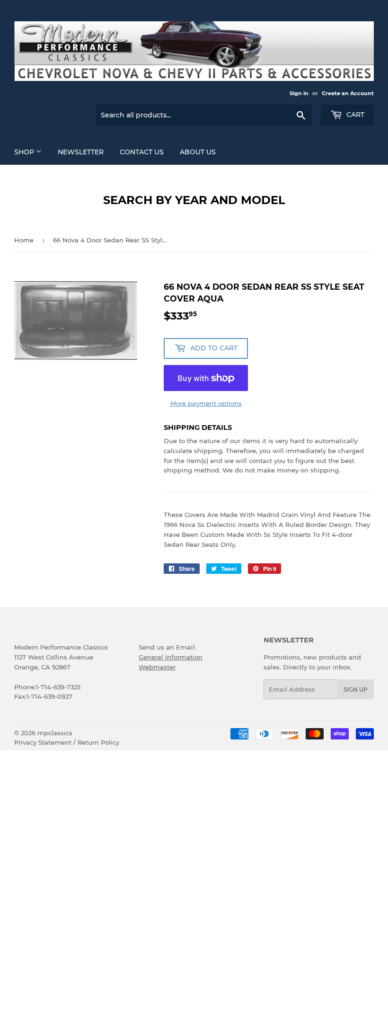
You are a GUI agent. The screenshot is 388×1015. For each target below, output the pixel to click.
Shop (25, 152)
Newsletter (81, 152)
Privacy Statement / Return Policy (66, 742)
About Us (198, 152)
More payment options (206, 403)
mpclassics (54, 733)
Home (24, 240)
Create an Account (348, 93)
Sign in (299, 93)
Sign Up (356, 689)
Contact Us (142, 152)
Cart (354, 114)
